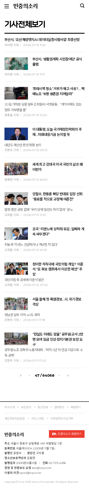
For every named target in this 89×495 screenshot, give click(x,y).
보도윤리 (26, 407)
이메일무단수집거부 (61, 418)
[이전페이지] (29, 375)
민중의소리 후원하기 (69, 434)
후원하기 (76, 407)
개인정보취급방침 (14, 418)
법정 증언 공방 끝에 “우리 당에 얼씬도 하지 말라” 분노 (38, 210)
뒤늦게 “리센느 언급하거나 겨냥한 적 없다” (31, 245)
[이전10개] (21, 375)
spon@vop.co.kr (31, 473)
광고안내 (43, 407)
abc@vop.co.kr (42, 468)
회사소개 (9, 407)
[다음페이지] (59, 375)
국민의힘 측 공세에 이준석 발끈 (24, 280)
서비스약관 (37, 418)
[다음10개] (68, 375)
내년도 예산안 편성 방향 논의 (22, 145)
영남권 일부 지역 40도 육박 (22, 315)
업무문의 (59, 407)
